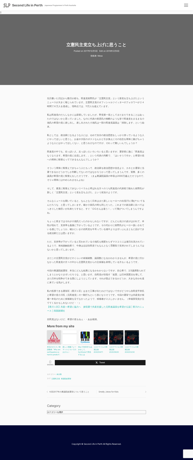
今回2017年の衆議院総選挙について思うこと (69, 391)
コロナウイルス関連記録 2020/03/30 (131, 349)
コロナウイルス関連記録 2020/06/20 (116, 349)
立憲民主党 (55, 379)
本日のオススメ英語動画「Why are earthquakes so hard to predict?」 (54, 351)
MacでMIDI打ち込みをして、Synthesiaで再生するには (85, 351)
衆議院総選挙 (66, 379)
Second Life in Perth (27, 5)
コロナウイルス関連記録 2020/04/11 (100, 349)
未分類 (59, 374)
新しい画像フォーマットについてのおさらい (69, 349)
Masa (100, 56)
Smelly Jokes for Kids (108, 391)
